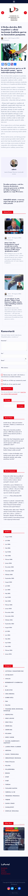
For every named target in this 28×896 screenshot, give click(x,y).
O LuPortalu (4, 868)
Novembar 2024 (9, 616)
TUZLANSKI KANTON (11, 788)
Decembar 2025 (9, 567)
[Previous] (21, 823)
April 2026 (8, 552)
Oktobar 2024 (9, 620)
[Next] (23, 823)
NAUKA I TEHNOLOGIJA (12, 754)
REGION (7, 773)
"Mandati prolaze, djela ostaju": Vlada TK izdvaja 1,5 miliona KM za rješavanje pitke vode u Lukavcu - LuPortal (14, 511)
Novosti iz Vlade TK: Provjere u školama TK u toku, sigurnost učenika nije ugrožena (13, 490)
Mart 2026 (8, 555)
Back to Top (15, 892)
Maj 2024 (7, 639)
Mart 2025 (8, 601)
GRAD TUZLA (9, 722)
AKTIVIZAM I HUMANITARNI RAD (14, 671)
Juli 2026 (7, 540)
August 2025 (8, 582)
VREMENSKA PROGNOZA (12, 796)
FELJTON (7, 705)
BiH (9, 38)
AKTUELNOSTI (9, 675)
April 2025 (8, 597)
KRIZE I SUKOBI (9, 737)
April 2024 (8, 642)
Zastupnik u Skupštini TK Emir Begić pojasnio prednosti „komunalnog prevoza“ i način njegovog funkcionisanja (14, 517)
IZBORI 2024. (8, 726)
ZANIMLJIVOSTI (9, 807)
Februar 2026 (8, 559)
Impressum (3, 871)
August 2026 (8, 536)
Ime (2, 353)
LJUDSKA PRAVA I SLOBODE (13, 746)
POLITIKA (7, 765)
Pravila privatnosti (5, 873)
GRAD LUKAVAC (9, 718)
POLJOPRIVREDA (10, 769)
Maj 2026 (7, 548)
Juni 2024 (7, 635)
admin (5, 38)
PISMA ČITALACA (10, 761)
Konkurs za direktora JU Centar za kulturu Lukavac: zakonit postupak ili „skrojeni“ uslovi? (13, 480)
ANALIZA (7, 678)
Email (3, 360)
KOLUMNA (8, 733)
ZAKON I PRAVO (9, 803)
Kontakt (3, 870)
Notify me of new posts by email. (12, 384)
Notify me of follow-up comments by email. (14, 380)
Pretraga (7, 400)
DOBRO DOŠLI (9, 697)
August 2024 (8, 627)
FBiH (6, 701)
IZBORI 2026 (8, 729)
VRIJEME (7, 799)
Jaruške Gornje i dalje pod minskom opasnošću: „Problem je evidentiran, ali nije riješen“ (14, 424)
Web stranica (4, 367)
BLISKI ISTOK (9, 690)
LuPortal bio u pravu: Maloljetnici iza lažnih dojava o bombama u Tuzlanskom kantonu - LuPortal (14, 486)
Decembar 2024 (9, 612)
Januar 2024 (8, 654)
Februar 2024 (8, 650)
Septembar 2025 (9, 578)
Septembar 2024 (9, 623)
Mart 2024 (8, 646)
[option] (14, 838)
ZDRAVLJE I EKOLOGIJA (12, 811)
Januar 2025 (8, 608)
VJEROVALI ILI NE (10, 792)
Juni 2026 (7, 544)
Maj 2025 (7, 593)
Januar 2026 (8, 563)
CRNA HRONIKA (9, 693)
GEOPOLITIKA (9, 714)
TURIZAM (7, 784)
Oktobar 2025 (9, 574)
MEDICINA (8, 750)
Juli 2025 (7, 586)
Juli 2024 (7, 631)
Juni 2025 (7, 589)
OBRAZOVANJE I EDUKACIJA (13, 758)
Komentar (4, 340)
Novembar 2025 (9, 570)
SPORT (7, 777)
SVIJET (7, 780)
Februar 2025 (8, 604)
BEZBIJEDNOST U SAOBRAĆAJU (14, 682)
